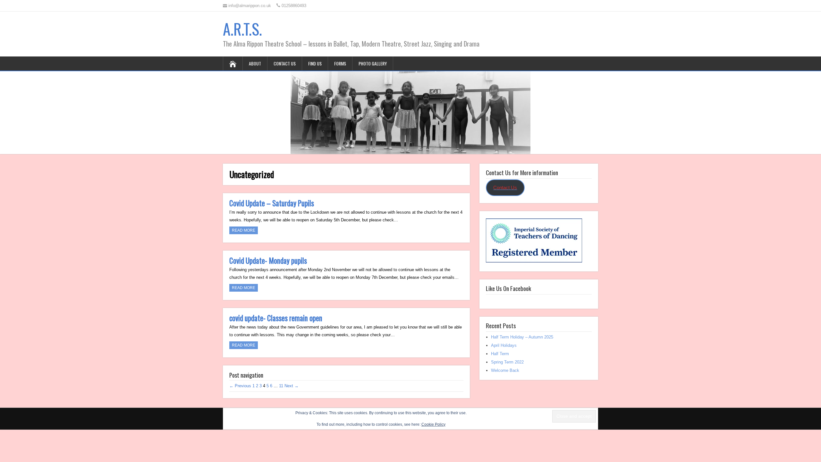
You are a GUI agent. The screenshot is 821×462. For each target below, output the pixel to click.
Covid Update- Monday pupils (268, 260)
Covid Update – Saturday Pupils (271, 203)
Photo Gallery (373, 63)
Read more (243, 230)
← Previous (240, 385)
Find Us (315, 63)
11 (281, 385)
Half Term (500, 353)
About (255, 63)
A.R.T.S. (242, 28)
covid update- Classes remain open (275, 317)
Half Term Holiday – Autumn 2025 (522, 337)
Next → (291, 385)
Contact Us (285, 63)
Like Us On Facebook (508, 288)
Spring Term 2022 (507, 362)
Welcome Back (505, 370)
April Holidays (504, 345)
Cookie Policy (433, 424)
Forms (340, 63)
